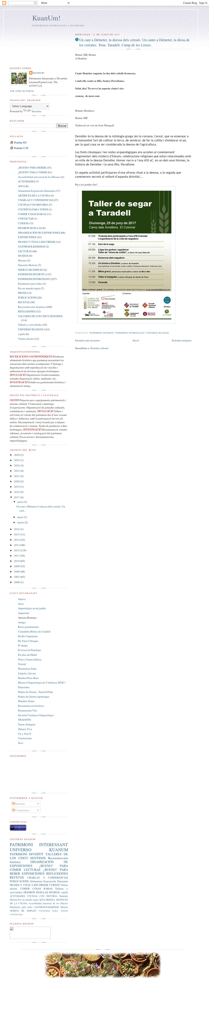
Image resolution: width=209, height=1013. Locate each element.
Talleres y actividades (30, 324)
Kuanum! (38, 72)
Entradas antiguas (181, 340)
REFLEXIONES (27, 311)
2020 (17, 481)
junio (20, 502)
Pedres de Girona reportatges (33, 696)
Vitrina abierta (26, 339)
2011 (17, 555)
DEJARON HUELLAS (30, 228)
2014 (17, 539)
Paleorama (23, 687)
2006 (17, 582)
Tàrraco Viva (25, 729)
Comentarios (22, 810)
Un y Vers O (24, 734)
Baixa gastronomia (28, 627)
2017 (17, 497)
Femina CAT (21, 148)
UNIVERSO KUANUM (157, 332)
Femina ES (20, 142)
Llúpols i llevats (27, 673)
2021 (17, 476)
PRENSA (23, 293)
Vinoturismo (25, 738)
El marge (23, 645)
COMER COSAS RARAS (32, 214)
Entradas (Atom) (99, 348)
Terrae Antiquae (27, 724)
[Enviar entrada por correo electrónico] (75, 327)
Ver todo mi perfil (22, 91)
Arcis (21, 604)
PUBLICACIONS (27, 297)
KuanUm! (46, 17)
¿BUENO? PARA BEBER (32, 167)
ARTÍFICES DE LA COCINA (34, 195)
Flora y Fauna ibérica (29, 659)
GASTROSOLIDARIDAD (31, 246)
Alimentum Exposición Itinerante (36, 191)
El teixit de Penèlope (29, 650)
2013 (17, 545)
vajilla (21, 334)
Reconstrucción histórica (32, 307)
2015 (17, 534)
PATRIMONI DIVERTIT (102, 332)
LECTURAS (25, 251)
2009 (17, 566)
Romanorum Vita (27, 710)
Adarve (22, 599)
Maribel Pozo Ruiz (28, 678)
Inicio (136, 340)
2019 (17, 486)
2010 (17, 561)
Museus (22, 260)
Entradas (20, 804)
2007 (17, 577)
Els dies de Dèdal (27, 655)
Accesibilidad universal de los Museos (39, 177)
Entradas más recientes (87, 340)
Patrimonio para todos (30, 283)
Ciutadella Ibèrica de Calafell (34, 631)
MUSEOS (23, 255)
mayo (20, 517)
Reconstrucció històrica (31, 706)
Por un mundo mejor (29, 288)
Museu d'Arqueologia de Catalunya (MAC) (41, 682)
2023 (17, 471)
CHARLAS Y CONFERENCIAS (35, 200)
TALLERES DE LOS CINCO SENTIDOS (40, 316)
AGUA (21, 186)
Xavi (20, 743)
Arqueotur (23, 613)
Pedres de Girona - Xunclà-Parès (35, 692)
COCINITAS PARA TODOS (33, 209)
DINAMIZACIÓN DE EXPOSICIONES (39, 232)
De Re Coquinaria (28, 636)
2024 (17, 465)
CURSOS (23, 223)
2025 (17, 460)
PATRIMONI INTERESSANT (130, 332)
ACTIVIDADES (26, 181)
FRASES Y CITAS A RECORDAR (36, 242)
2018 (17, 492)
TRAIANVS (24, 719)
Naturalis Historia (27, 265)
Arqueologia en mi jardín (32, 608)
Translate (36, 111)
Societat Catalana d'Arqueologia (36, 715)
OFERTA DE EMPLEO (30, 270)
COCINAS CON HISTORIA (33, 204)
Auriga (22, 622)
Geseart (22, 664)
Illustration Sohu (27, 668)
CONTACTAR (25, 218)
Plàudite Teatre (26, 701)
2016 (17, 529)
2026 (17, 455)
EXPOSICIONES (27, 237)
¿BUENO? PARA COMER (32, 172)
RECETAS (24, 302)
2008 (17, 571)
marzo (21, 522)
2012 (17, 550)
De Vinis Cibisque (28, 641)
